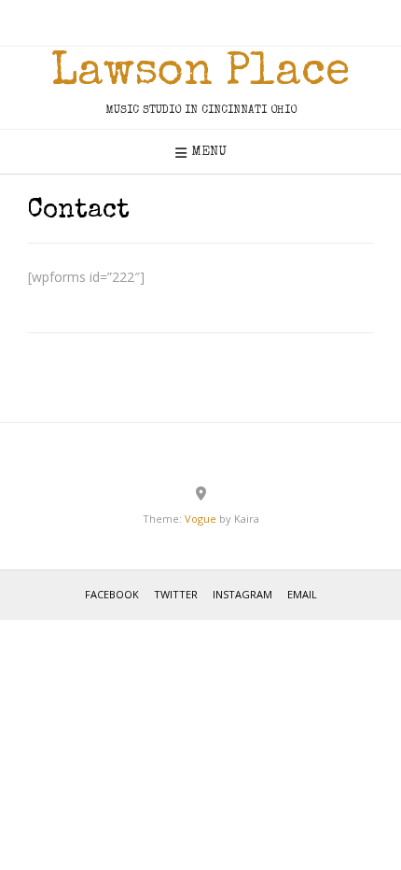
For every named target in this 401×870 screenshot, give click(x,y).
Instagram (242, 594)
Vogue (200, 519)
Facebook (112, 594)
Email (302, 594)
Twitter (176, 594)
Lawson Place (200, 73)
